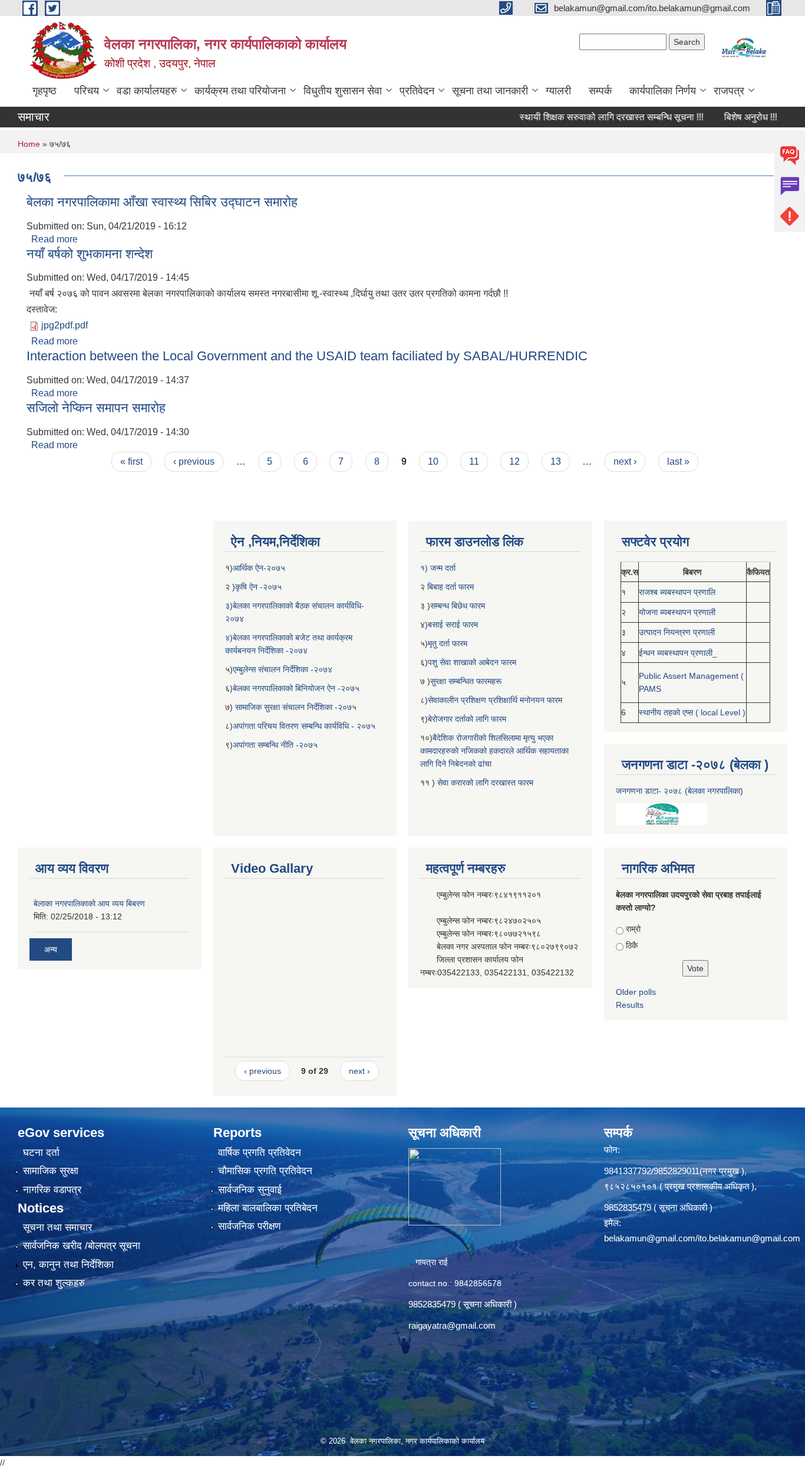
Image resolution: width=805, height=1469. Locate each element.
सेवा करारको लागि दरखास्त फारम (485, 782)
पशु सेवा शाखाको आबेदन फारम (472, 662)
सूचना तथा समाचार (57, 1227)
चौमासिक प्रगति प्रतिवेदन (265, 1170)
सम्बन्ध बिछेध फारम (457, 605)
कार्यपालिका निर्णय (662, 91)
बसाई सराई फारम (454, 624)
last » (678, 461)
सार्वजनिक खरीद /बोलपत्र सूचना (81, 1245)
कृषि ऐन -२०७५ (258, 586)
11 (474, 461)
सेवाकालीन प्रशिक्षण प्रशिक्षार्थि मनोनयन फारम (495, 700)
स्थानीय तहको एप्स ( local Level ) (692, 712)
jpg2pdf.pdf (64, 325)
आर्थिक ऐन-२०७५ (260, 568)
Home (29, 144)
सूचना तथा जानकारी (490, 91)
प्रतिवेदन (417, 91)
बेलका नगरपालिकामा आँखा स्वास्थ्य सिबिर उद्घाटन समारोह (162, 202)
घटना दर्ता (41, 1152)
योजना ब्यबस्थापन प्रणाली (677, 612)
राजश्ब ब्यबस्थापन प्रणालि (677, 592)
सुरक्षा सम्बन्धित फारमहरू (466, 681)
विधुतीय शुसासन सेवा (342, 91)
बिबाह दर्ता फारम (449, 586)
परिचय (86, 91)
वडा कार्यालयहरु (147, 91)
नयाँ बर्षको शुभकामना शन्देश (90, 254)
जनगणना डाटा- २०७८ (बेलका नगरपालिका (678, 791)
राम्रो (633, 929)
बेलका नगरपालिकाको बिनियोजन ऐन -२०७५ (296, 688)
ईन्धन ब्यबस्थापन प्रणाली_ (678, 653)
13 (555, 461)
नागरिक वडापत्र (52, 1189)
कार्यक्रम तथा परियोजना (240, 91)
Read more (54, 239)
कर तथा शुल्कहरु (54, 1283)
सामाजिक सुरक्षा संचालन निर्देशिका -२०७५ (296, 707)
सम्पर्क (600, 91)
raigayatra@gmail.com (452, 1325)
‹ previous (194, 461)
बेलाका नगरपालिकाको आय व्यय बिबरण (89, 903)
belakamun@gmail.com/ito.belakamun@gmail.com (702, 1238)
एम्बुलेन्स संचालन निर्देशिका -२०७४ (282, 669)
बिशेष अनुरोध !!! (722, 117)
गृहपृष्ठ (44, 91)
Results (630, 1005)
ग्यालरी (558, 91)
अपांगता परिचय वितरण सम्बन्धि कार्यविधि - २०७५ (304, 726)
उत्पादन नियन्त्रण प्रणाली (677, 632)
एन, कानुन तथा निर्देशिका (68, 1264)
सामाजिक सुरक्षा (50, 1170)
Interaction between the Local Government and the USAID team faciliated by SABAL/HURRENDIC (307, 356)
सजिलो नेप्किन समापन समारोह (96, 407)
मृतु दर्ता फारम (447, 643)
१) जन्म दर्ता (438, 568)
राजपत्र (729, 91)
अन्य (50, 949)
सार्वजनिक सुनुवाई (250, 1189)
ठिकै (632, 945)
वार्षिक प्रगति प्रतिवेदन (259, 1152)
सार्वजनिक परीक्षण (249, 1226)
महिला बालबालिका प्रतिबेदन (268, 1208)
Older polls (636, 992)
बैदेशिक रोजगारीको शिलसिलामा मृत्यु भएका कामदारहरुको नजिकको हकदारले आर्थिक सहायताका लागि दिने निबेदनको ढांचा (494, 750)
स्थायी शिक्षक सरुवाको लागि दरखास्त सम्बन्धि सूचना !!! (583, 117)
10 (433, 461)
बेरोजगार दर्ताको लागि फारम (467, 719)
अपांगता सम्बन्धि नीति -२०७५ (275, 745)
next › (624, 461)
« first (131, 461)
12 (514, 461)
